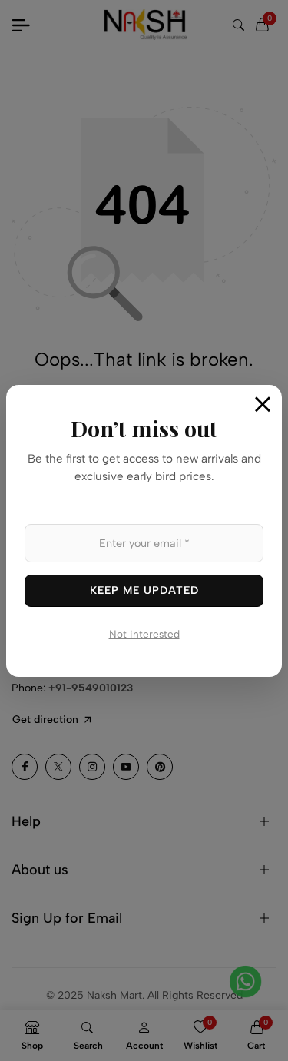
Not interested (144, 634)
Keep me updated (144, 590)
